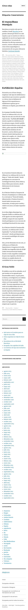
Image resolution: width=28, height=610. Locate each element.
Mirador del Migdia (14, 70)
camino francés (8, 517)
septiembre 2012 (9, 498)
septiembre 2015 (9, 423)
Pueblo (21, 78)
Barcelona (16, 31)
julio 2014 (7, 450)
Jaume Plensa (5, 66)
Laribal (19, 68)
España (22, 60)
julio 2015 (7, 428)
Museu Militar (10, 74)
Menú (23, 5)
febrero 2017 (7, 393)
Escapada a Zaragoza (8, 587)
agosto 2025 (7, 371)
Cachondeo (7, 515)
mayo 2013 (7, 480)
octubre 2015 (8, 421)
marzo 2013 (7, 485)
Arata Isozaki (11, 56)
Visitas (3, 81)
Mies (7, 70)
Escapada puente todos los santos (12, 600)
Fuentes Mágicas (6, 63)
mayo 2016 (7, 413)
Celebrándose (8, 521)
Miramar (10, 71)
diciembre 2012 (8, 491)
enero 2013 (7, 489)
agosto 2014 (7, 447)
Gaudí (18, 63)
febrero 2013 (7, 487)
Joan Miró (4, 68)
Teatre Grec (16, 79)
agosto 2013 (7, 474)
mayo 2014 (7, 454)
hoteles (22, 63)
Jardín (3, 65)
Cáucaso (9, 60)
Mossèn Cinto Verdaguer (13, 73)
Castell (22, 58)
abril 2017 (7, 389)
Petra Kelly (16, 78)
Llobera (4, 70)
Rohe (3, 79)
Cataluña (4, 60)
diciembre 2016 (8, 397)
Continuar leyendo (14, 51)
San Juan (6, 554)
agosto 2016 (7, 406)
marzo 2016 (7, 417)
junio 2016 (7, 410)
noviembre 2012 (9, 493)
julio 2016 (7, 408)
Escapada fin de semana (9, 596)
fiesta (18, 55)
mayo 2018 (7, 378)
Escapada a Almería (8, 583)
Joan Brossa (13, 66)
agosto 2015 (7, 426)
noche (6, 546)
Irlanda (16, 308)
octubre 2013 (8, 469)
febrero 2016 (8, 419)
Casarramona (16, 58)
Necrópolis (7, 543)
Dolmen (6, 524)
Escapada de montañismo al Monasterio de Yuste (11, 591)
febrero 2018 (7, 380)
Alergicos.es (5, 572)
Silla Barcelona (9, 79)
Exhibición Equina (12, 88)
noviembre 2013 (9, 467)
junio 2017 (7, 384)
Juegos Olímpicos (12, 68)
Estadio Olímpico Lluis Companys (10, 61)
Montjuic (14, 71)
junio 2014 (7, 452)
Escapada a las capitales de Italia (13, 345)
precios (6, 552)
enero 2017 (7, 395)
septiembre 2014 (9, 445)
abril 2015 (7, 434)
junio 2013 (7, 478)
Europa (21, 61)
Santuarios (7, 556)
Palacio (16, 74)
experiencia (7, 528)
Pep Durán (10, 78)
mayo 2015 (7, 432)
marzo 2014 (7, 458)
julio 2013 (7, 476)
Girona (6, 535)
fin (5, 532)
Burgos (6, 513)
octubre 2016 (8, 402)
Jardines (21, 65)
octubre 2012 (8, 496)
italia (5, 539)
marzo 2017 (7, 391)
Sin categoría (8, 559)
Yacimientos (7, 563)
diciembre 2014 (8, 439)
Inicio (4, 579)
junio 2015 (7, 430)
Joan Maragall (20, 66)
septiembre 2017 (9, 382)
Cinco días (7, 6)
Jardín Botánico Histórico (12, 65)
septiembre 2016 (9, 404)
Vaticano (6, 561)
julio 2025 (7, 373)
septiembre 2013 (9, 471)
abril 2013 (7, 482)
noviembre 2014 (9, 441)
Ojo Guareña (7, 548)
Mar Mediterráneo (9, 541)
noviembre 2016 (9, 399)
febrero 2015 (7, 437)
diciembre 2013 (8, 465)
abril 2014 (7, 456)
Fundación (14, 63)
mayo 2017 (7, 386)
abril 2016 (7, 415)
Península (7, 550)
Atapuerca (7, 511)
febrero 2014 (7, 461)
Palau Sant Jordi (11, 76)
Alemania (4, 56)
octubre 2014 (8, 443)
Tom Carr (22, 79)
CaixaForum (10, 58)
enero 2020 (7, 375)
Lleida (22, 68)
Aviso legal (11, 605)
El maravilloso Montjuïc (10, 23)
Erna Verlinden (16, 60)
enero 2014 (7, 463)
